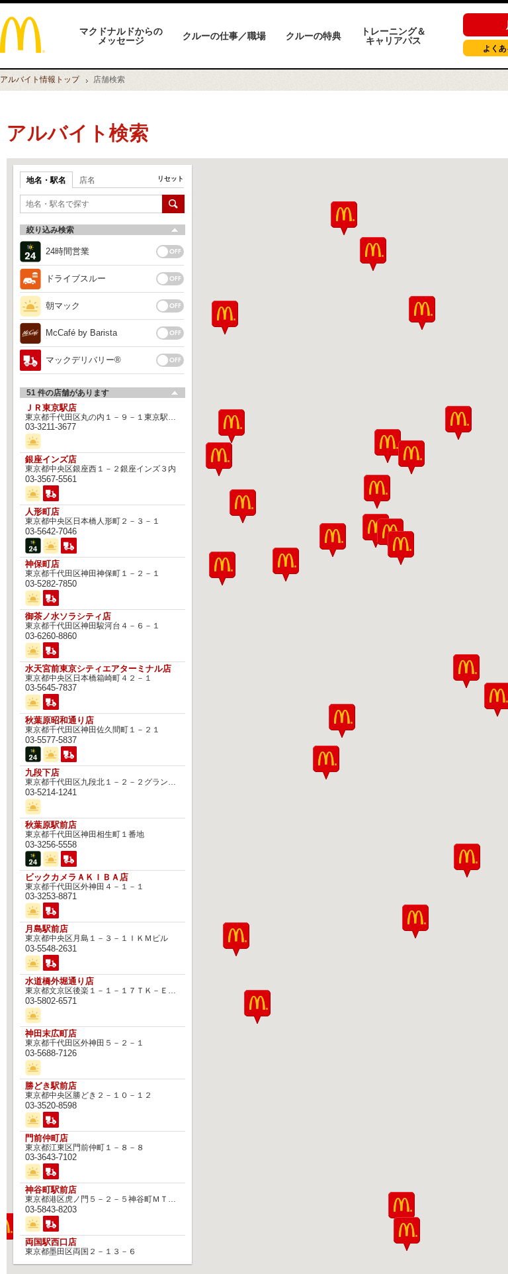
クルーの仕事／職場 (224, 35)
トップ (39, 79)
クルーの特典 (313, 35)
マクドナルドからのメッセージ (121, 35)
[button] (236, 939)
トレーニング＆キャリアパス (393, 35)
